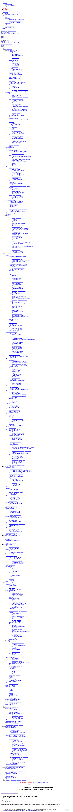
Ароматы (51, 782)
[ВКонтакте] (1, 801)
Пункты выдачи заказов (12, 14)
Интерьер (39, 782)
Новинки (5, 9)
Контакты (5, 15)
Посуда (34, 782)
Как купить (9, 24)
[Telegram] (9, 801)
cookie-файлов (40, 810)
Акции (8, 18)
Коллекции (9, 4)
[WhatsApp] (7, 801)
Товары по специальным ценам (16, 19)
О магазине (6, 17)
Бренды (5, 10)
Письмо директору (10, 27)
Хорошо (67, 809)
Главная (5, 1)
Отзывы (5, 28)
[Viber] (5, 801)
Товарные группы (10, 5)
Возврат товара (10, 26)
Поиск (2, 34)
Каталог (5, 3)
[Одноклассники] (3, 801)
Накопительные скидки (15, 21)
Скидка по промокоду (14, 22)
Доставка (5, 13)
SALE (4, 8)
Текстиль (45, 782)
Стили (7, 6)
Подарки (5, 12)
